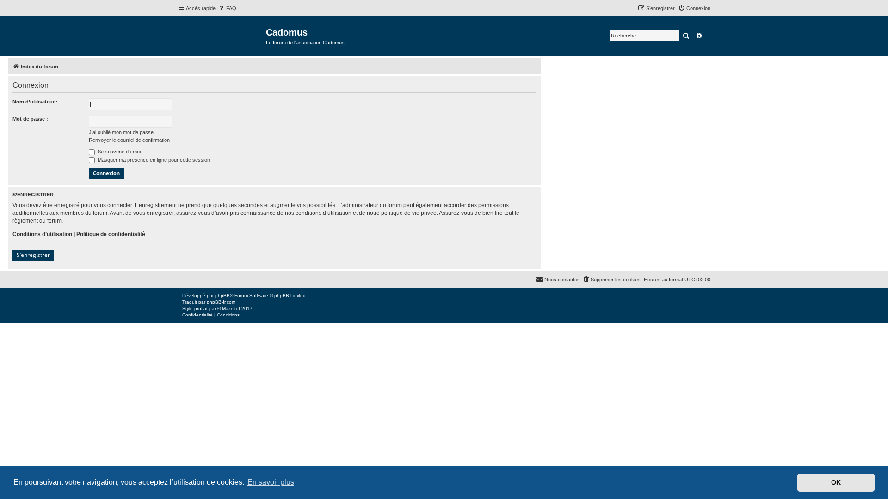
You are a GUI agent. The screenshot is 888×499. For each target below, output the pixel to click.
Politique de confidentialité (110, 234)
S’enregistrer (33, 255)
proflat (201, 308)
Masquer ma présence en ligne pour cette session (153, 160)
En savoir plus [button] (270, 482)
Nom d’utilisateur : (35, 101)
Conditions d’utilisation (42, 234)
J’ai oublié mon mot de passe (121, 132)
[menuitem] (227, 8)
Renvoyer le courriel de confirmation (129, 140)
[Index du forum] (222, 35)
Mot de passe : (30, 119)
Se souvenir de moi (118, 151)
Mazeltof (231, 308)
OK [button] (836, 482)
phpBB (222, 295)
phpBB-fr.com (221, 301)
